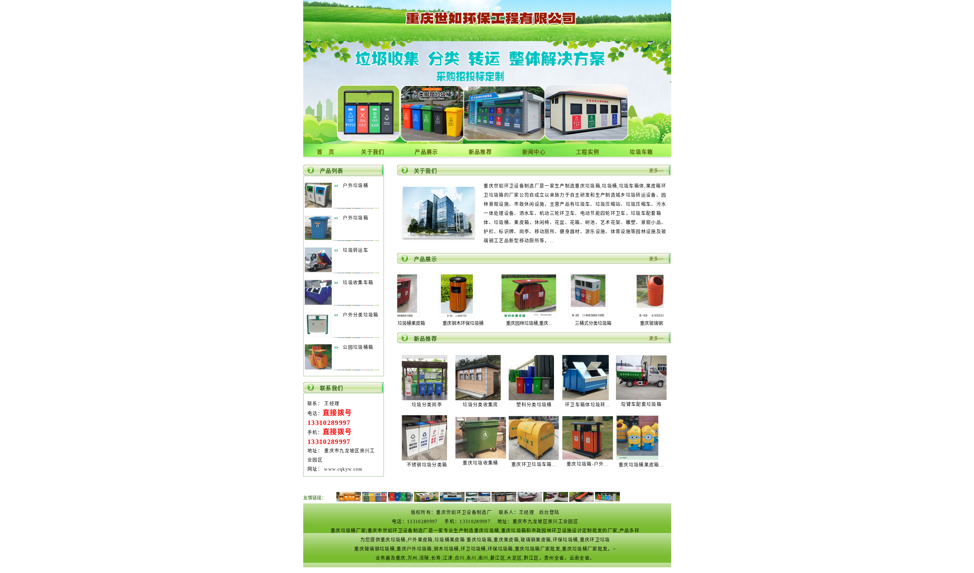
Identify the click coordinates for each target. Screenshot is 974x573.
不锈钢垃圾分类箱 (427, 465)
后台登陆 (549, 512)
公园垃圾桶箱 (358, 347)
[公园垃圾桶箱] (318, 368)
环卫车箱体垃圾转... (588, 404)
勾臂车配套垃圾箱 (641, 404)
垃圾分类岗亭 (427, 404)
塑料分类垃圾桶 (534, 404)
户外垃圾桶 (355, 185)
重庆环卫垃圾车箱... (534, 464)
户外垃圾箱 (355, 218)
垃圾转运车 (355, 250)
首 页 (325, 152)
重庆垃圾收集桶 (480, 463)
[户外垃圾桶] (318, 206)
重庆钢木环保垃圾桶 (418, 323)
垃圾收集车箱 (358, 282)
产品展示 (426, 152)
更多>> (656, 170)
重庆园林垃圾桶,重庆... (485, 323)
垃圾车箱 (641, 152)
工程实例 (587, 152)
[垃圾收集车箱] (318, 303)
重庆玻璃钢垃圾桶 (614, 323)
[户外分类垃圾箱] (318, 335)
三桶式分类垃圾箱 (549, 323)
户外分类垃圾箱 (360, 315)
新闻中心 (534, 152)
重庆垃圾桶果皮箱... (641, 465)
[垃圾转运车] (318, 271)
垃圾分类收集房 (480, 404)
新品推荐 (480, 152)
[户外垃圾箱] (318, 238)
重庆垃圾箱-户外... (588, 464)
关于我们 (372, 152)
